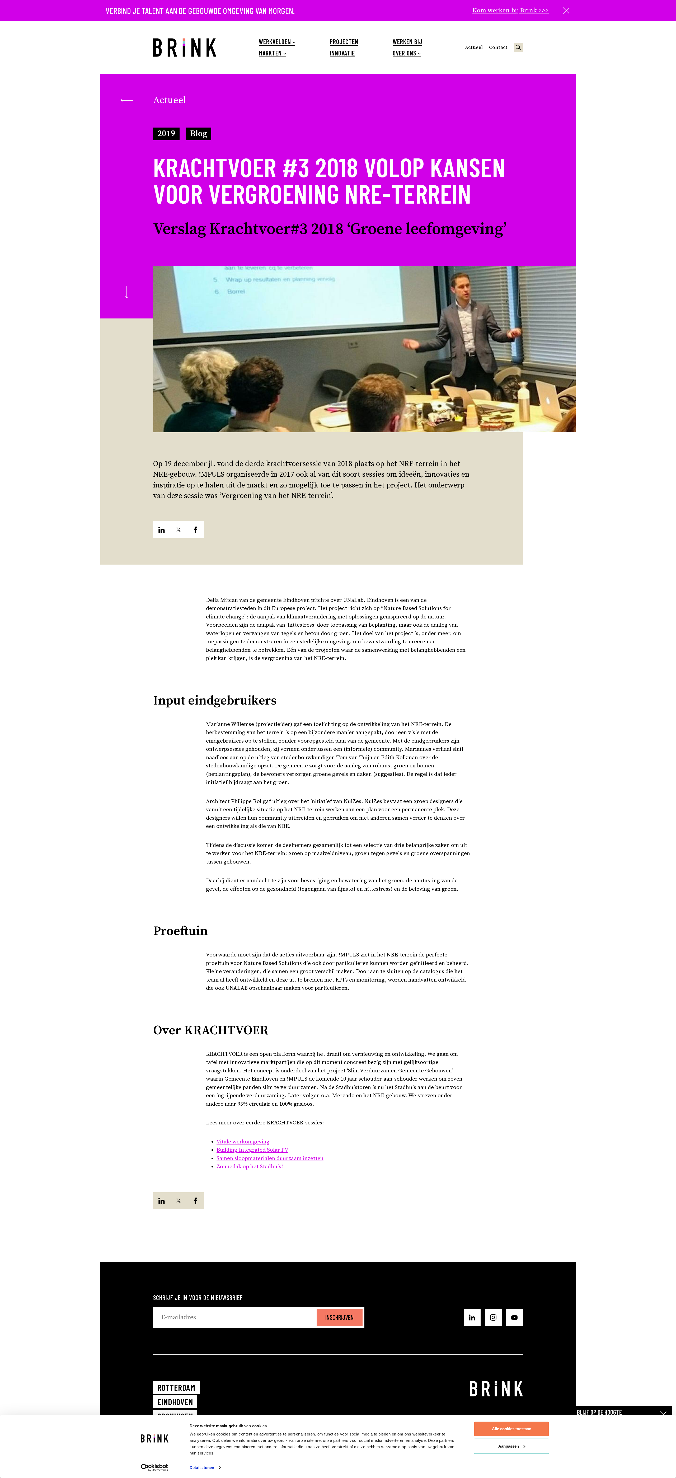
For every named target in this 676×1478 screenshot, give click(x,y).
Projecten (344, 41)
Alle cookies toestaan (511, 1429)
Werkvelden (275, 41)
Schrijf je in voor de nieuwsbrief (198, 1297)
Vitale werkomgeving (243, 1141)
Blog (198, 134)
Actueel (474, 47)
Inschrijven (339, 1317)
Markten (270, 53)
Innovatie (342, 53)
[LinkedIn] (161, 529)
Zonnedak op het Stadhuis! (250, 1166)
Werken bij (407, 41)
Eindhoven (175, 1402)
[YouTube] (514, 1317)
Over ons (404, 53)
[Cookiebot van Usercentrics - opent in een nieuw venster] (155, 1468)
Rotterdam (176, 1387)
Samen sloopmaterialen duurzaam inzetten (270, 1158)
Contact (498, 47)
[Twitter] (178, 529)
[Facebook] (195, 529)
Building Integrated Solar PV (252, 1150)
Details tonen (202, 1467)
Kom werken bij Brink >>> (510, 11)
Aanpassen (508, 1446)
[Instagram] (493, 1317)
